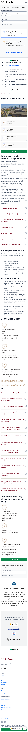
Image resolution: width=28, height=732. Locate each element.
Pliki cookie (4, 709)
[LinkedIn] (5, 722)
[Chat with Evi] (25, 728)
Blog (2, 680)
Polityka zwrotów (5, 712)
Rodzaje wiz (4, 690)
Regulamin (3, 705)
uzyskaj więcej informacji (13, 52)
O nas (2, 675)
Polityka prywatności (6, 707)
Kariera (3, 678)
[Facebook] (2, 722)
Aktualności (4, 682)
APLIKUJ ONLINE (14, 151)
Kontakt (3, 684)
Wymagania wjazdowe (6, 693)
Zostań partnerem (5, 699)
